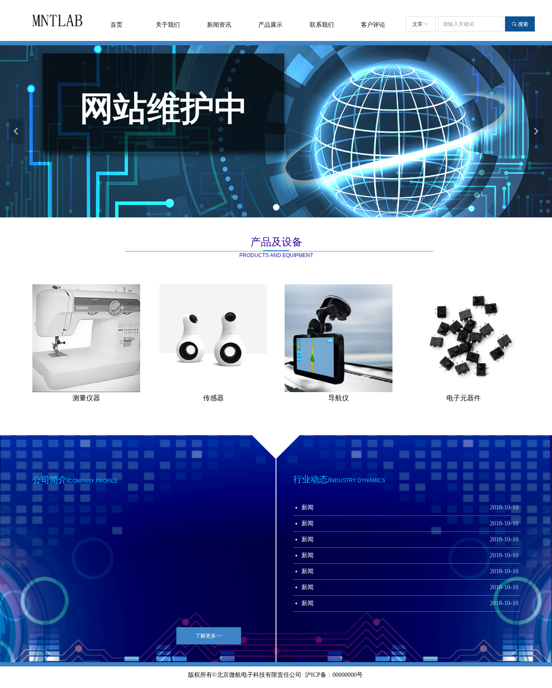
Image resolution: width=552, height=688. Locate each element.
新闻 (307, 507)
